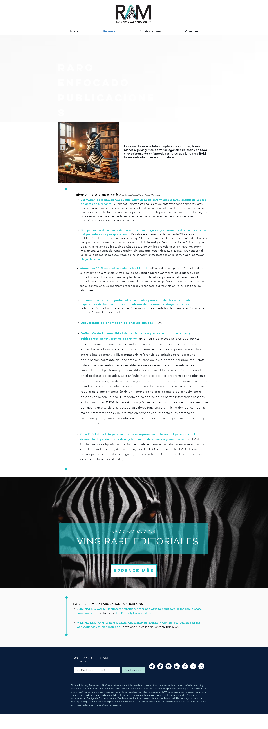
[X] (193, 666)
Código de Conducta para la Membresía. (177, 695)
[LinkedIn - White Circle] (177, 666)
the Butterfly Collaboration (133, 613)
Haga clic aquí (90, 259)
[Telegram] (152, 666)
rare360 (117, 704)
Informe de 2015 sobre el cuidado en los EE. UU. (114, 268)
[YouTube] (168, 666)
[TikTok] (160, 666)
